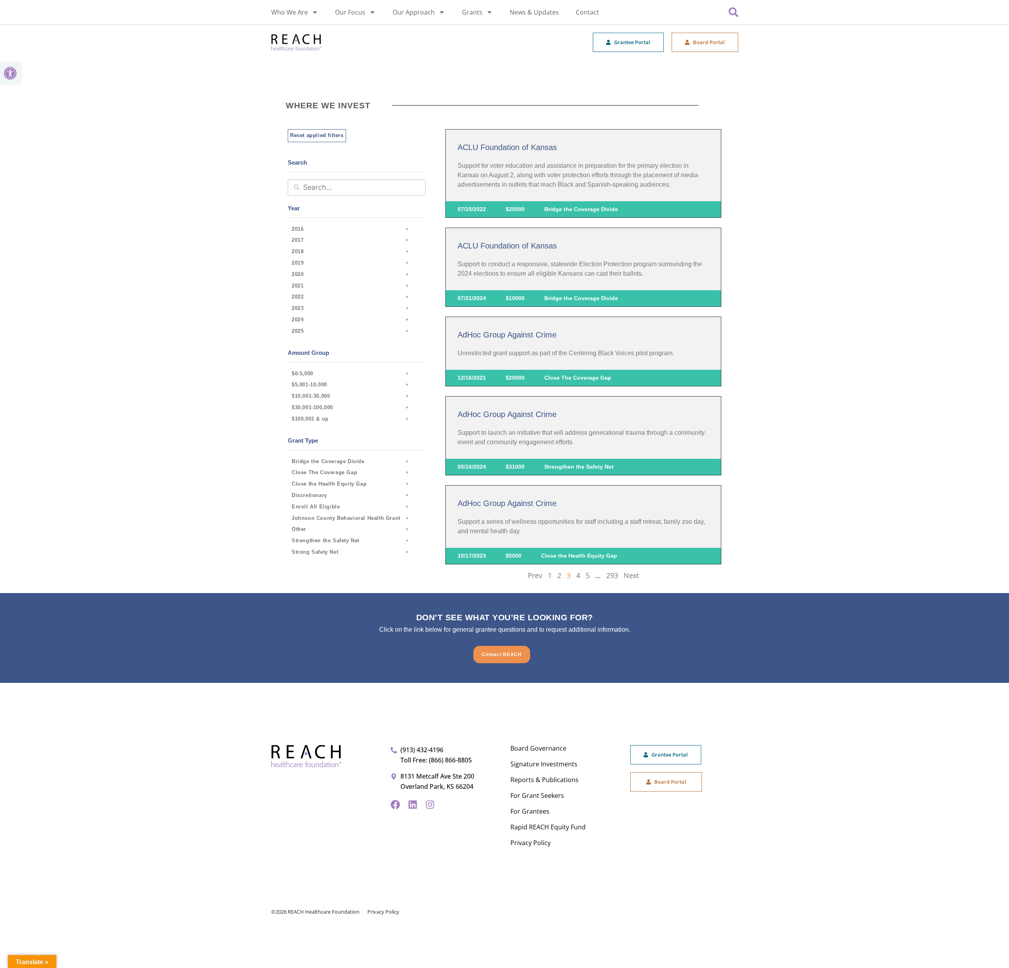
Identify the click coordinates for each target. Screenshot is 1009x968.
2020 (297, 274)
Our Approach (414, 12)
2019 (297, 263)
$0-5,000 (302, 373)
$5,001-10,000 (309, 385)
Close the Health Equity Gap (329, 484)
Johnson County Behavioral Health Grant (346, 518)
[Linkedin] (412, 804)
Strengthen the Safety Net (325, 540)
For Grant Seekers (537, 795)
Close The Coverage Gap (324, 472)
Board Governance (538, 748)
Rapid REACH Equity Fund (548, 827)
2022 (297, 297)
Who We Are (289, 12)
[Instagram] (430, 804)
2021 (297, 286)
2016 (297, 229)
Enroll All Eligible (316, 507)
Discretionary (309, 495)
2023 (297, 308)
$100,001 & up (310, 419)
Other (299, 529)
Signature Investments (543, 764)
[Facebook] (395, 804)
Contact (587, 12)
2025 (297, 331)
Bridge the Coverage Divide (328, 461)
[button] (10, 73)
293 (612, 575)
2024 (297, 320)
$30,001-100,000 (312, 407)
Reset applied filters (317, 135)
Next (631, 575)
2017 (297, 240)
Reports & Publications (544, 780)
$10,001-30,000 (311, 396)
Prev (535, 575)
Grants (472, 12)
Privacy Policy (530, 843)
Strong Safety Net (315, 552)
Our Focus (350, 12)
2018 (297, 251)
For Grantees (529, 811)
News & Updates (534, 12)
